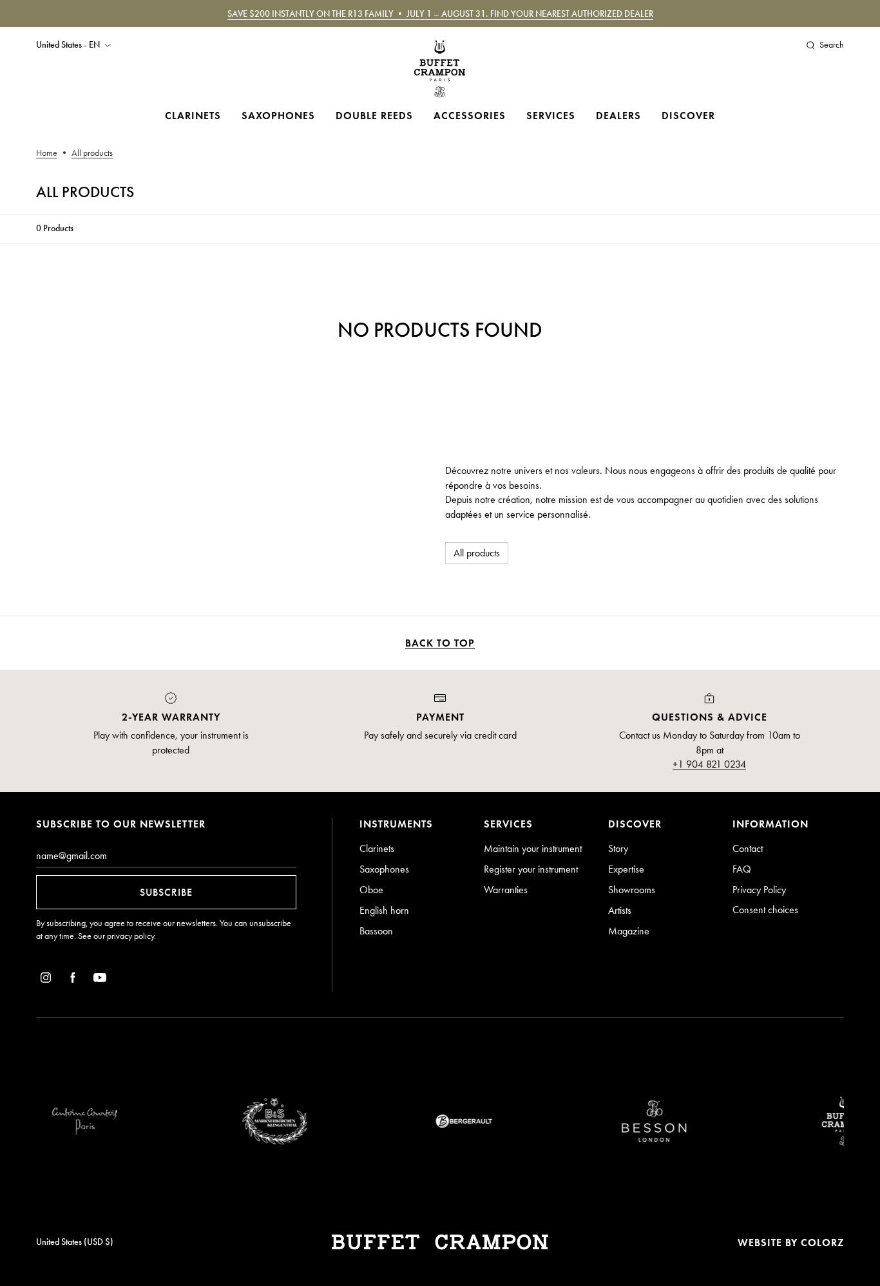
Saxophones (278, 115)
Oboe (371, 890)
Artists (619, 910)
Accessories (470, 115)
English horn (384, 910)
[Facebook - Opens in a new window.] (72, 980)
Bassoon (376, 931)
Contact (747, 848)
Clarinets (193, 115)
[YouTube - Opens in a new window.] (100, 980)
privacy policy (130, 936)
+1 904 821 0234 (709, 764)
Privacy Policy (759, 890)
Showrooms (631, 890)
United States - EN (68, 45)
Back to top (440, 643)
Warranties (506, 890)
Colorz (822, 1242)
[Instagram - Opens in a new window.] (45, 980)
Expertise (626, 869)
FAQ (741, 869)
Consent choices (765, 909)
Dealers (618, 115)
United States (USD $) (74, 1241)
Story (618, 848)
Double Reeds (374, 115)
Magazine (628, 931)
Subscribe (166, 892)
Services (550, 115)
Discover (688, 115)
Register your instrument (531, 869)
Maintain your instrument (533, 848)
